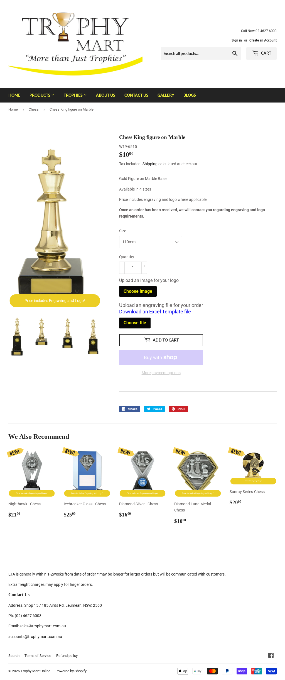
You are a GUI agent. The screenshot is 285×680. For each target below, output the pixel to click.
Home (14, 95)
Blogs (189, 95)
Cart (265, 53)
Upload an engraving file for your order (161, 308)
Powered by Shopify (71, 671)
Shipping (150, 164)
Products (40, 95)
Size (122, 231)
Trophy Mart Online (35, 671)
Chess (34, 109)
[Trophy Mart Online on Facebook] (271, 656)
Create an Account (263, 40)
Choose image (138, 291)
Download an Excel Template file (155, 312)
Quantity (126, 257)
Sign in (237, 40)
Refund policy (67, 656)
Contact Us (136, 95)
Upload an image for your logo (149, 280)
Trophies (73, 95)
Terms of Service (37, 656)
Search (13, 656)
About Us (105, 95)
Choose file (135, 322)
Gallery (166, 95)
